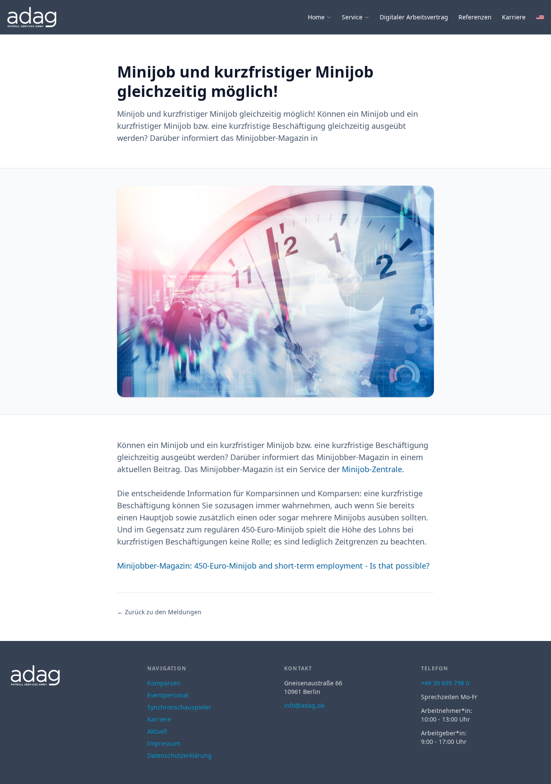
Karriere (514, 17)
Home (316, 17)
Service (352, 17)
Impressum (163, 743)
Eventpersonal (168, 695)
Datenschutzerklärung (179, 755)
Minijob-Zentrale (372, 469)
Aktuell (157, 731)
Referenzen (475, 17)
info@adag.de (304, 705)
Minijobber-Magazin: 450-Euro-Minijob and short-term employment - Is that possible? (273, 565)
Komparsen (163, 683)
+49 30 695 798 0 (445, 683)
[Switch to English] (540, 17)
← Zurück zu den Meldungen (159, 612)
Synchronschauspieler (179, 707)
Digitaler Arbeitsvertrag (414, 17)
